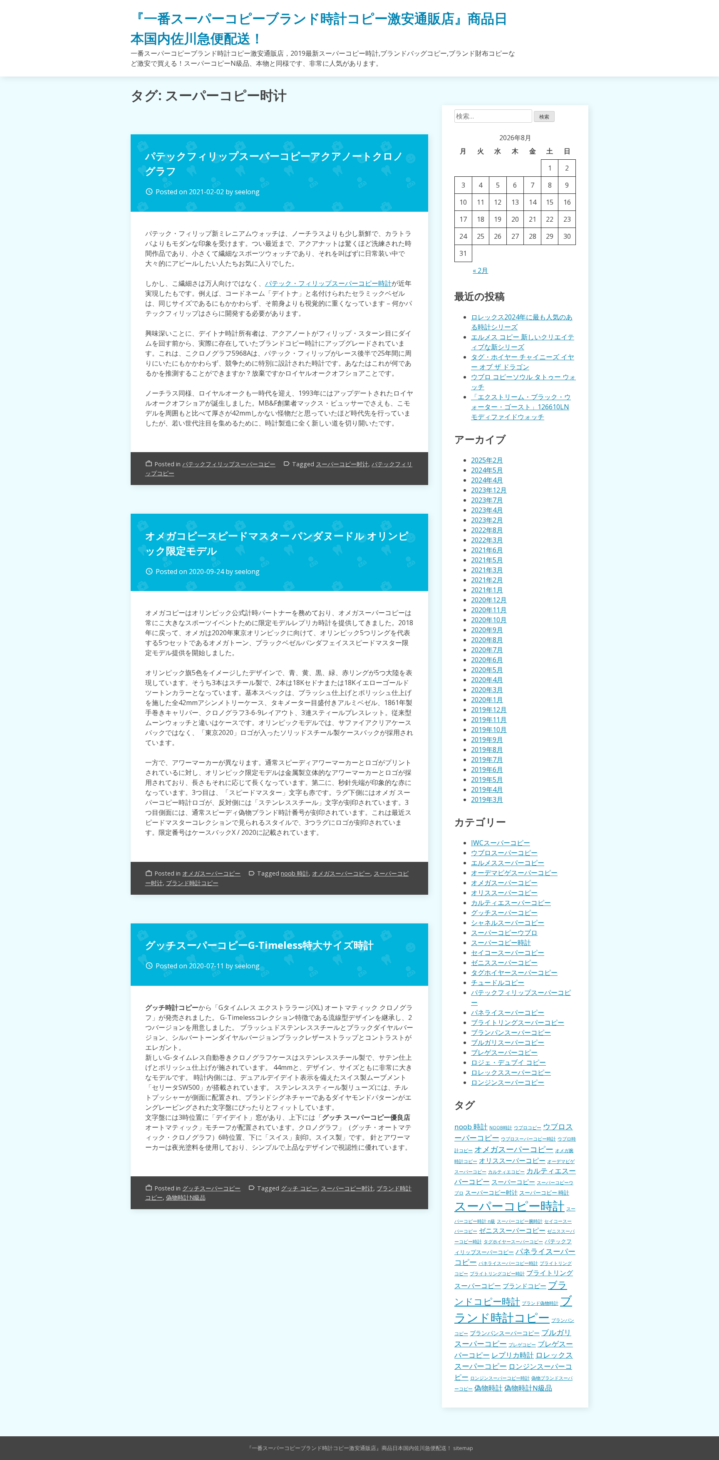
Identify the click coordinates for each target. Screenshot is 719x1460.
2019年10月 (489, 729)
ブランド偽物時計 (540, 1303)
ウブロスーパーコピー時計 (528, 1139)
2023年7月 (487, 500)
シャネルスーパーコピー (507, 922)
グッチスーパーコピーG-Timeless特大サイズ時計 (259, 945)
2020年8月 (487, 639)
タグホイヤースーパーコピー (514, 972)
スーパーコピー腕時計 (520, 1221)
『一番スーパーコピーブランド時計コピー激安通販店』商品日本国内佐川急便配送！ (349, 1448)
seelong (247, 191)
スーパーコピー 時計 (544, 1192)
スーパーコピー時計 (501, 942)
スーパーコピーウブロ (504, 932)
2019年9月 (487, 739)
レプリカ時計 (512, 1355)
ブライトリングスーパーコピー (517, 1022)
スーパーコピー (513, 1182)
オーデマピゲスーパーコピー (514, 872)
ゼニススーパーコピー (504, 962)
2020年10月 (489, 619)
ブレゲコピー (522, 1345)
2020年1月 (487, 699)
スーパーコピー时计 (342, 464)
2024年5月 (487, 470)
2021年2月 (487, 579)
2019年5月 (487, 779)
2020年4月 (487, 679)
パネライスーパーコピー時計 (508, 1263)
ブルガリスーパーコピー (507, 1042)
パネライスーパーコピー (507, 1012)
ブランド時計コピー (192, 883)
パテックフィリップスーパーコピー (228, 464)
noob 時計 (295, 873)
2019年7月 (487, 759)
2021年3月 (487, 569)
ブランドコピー (524, 1286)
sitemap (463, 1448)
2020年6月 (487, 659)
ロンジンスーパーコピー (507, 1082)
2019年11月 (489, 719)
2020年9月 (487, 629)
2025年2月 (487, 460)
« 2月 (480, 270)
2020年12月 (489, 599)
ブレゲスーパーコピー (504, 1052)
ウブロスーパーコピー (504, 852)
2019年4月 (487, 789)
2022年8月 (487, 530)
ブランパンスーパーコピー (511, 1032)
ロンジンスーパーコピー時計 (500, 1378)
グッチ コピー (299, 1188)
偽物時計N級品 (186, 1197)
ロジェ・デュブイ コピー (508, 1062)
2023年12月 (489, 490)
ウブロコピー (527, 1128)
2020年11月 (489, 609)
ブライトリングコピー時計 (497, 1274)
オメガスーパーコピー (211, 873)
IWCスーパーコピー (500, 842)
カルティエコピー (506, 1172)
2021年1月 (487, 589)
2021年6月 (487, 549)
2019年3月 (487, 799)
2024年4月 (487, 480)
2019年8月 (487, 749)
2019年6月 (487, 769)
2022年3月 (487, 539)
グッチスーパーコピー (211, 1188)
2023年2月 (487, 520)
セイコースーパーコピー (507, 952)
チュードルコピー (497, 982)
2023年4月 (487, 510)
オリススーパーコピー (504, 892)
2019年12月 (489, 709)
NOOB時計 (500, 1128)
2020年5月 (487, 669)
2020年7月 (487, 649)
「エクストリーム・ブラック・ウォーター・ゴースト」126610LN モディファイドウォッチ (521, 406)
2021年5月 (487, 559)
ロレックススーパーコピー (511, 1072)
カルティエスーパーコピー (511, 902)
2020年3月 (487, 689)
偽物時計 (488, 1388)
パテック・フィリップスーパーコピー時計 (328, 283)
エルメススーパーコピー (507, 862)
